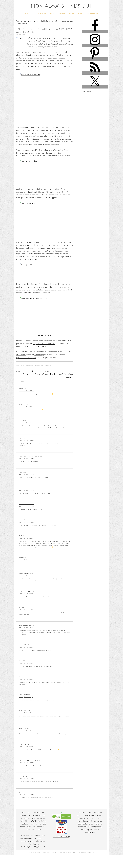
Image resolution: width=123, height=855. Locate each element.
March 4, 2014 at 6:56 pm (26, 560)
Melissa (21, 472)
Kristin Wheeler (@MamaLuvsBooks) (29, 456)
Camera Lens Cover (29, 365)
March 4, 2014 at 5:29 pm (26, 663)
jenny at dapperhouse (25, 573)
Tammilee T (22, 776)
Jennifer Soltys (23, 744)
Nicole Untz (22, 404)
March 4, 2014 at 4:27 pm (26, 713)
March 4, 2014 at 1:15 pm (26, 746)
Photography (46, 365)
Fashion (22, 363)
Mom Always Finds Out (61, 6)
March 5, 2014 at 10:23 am (26, 458)
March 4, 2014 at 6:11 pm (26, 609)
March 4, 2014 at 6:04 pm (26, 627)
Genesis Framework (74, 852)
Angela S (21, 557)
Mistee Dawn (22, 728)
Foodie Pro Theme (44, 852)
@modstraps (39, 355)
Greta (20, 438)
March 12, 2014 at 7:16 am (26, 406)
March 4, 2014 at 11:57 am (26, 762)
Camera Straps (36, 365)
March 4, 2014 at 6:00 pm (26, 647)
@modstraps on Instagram (26, 357)
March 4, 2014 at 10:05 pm (26, 522)
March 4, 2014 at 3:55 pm (26, 730)
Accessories (23, 365)
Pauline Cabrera (23, 536)
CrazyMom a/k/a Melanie (25, 625)
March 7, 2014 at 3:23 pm (26, 422)
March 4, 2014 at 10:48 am (26, 794)
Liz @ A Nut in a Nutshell (25, 591)
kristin (21, 792)
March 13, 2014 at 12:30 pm (26, 391)
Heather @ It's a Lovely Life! (26, 504)
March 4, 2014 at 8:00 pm (26, 538)
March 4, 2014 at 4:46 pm (26, 697)
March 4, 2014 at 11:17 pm (26, 474)
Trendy (50, 365)
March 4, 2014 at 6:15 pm (26, 593)
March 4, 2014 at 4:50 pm (26, 679)
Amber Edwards (23, 710)
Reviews (25, 363)
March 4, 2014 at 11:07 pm (26, 490)
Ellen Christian (23, 694)
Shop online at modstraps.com (44, 343)
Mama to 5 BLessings (25, 644)
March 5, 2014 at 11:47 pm (26, 440)
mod (18, 69)
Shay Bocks (55, 852)
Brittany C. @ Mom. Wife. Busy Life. (28, 760)
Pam (20, 676)
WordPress (91, 852)
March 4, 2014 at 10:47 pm (26, 506)
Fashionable (41, 365)
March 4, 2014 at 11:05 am (26, 778)
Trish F (21, 420)
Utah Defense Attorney (61, 836)
